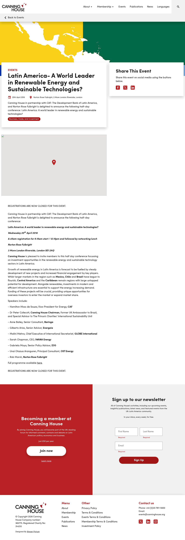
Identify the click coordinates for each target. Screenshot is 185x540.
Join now (46, 451)
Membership (69, 513)
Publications (136, 7)
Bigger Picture (33, 532)
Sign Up (139, 460)
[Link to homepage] (30, 507)
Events (122, 7)
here (39, 363)
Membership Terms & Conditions (99, 521)
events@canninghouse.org (152, 515)
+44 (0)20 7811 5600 (155, 508)
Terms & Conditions (92, 513)
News (150, 7)
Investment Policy (91, 526)
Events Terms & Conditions (96, 517)
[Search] (178, 7)
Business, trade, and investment (24, 119)
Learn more (46, 461)
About (65, 508)
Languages (163, 7)
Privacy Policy (89, 508)
